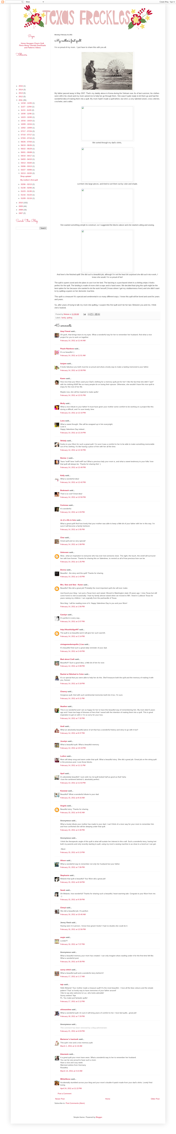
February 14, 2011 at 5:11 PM (72, 698)
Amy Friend (65, 331)
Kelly (62, 475)
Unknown (64, 552)
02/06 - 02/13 (26, 184)
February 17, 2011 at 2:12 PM (72, 1001)
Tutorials (32, 45)
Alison (63, 860)
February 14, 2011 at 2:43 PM (72, 651)
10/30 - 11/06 (26, 114)
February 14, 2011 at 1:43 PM (72, 577)
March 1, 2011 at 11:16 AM (71, 1046)
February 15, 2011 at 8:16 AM (72, 798)
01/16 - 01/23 (26, 195)
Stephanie (64, 875)
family (63, 318)
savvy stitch (65, 970)
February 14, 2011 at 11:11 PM (72, 765)
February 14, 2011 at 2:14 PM (72, 636)
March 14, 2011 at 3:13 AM (71, 1071)
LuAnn (63, 756)
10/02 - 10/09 (26, 128)
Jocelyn (63, 741)
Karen (62, 378)
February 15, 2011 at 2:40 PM (72, 830)
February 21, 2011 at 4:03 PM (72, 1031)
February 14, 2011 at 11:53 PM (73, 783)
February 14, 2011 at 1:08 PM (72, 544)
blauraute (64, 1054)
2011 (21, 100)
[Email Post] (84, 314)
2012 (21, 96)
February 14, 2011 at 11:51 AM (73, 355)
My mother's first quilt (29, 180)
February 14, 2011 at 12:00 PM (73, 370)
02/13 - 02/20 (26, 173)
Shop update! (25, 176)
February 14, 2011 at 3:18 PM (72, 683)
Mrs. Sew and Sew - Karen (71, 585)
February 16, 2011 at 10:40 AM (73, 914)
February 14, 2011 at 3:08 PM (72, 666)
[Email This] (89, 314)
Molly (62, 403)
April (62, 773)
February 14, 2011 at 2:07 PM (72, 621)
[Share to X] (94, 314)
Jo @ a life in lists (68, 520)
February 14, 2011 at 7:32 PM (72, 718)
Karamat (64, 791)
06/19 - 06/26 (26, 145)
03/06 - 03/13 (26, 166)
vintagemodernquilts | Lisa (72, 644)
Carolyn (63, 615)
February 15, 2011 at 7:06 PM (72, 867)
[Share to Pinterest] (99, 314)
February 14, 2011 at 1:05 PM (72, 529)
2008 (21, 210)
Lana (62, 421)
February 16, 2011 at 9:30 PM (72, 962)
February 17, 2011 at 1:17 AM (72, 976)
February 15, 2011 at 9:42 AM (72, 812)
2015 (21, 86)
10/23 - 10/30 (26, 117)
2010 (21, 203)
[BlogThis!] (91, 314)
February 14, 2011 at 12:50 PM (73, 497)
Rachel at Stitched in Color (72, 674)
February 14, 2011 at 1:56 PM (72, 606)
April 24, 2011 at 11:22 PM (71, 1088)
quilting (69, 318)
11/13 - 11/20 (26, 110)
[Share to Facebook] (96, 314)
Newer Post (60, 1099)
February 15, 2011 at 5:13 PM (72, 852)
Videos (38, 48)
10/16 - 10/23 (26, 121)
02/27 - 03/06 (26, 170)
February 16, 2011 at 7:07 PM (72, 944)
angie (62, 937)
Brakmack (64, 490)
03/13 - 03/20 (26, 163)
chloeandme (65, 1009)
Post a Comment (64, 1093)
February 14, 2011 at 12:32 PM (73, 450)
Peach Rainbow (67, 349)
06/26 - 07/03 (26, 142)
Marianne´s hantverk (69, 1039)
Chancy (63, 691)
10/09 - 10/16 (26, 124)
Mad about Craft (67, 659)
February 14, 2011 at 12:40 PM (73, 467)
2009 (21, 206)
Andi (62, 726)
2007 (21, 213)
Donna (63, 570)
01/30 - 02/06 (26, 188)
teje (62, 984)
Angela (63, 806)
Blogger (99, 1117)
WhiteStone (65, 1079)
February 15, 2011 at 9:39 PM (72, 899)
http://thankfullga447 (69, 629)
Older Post (155, 1099)
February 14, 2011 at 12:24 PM (73, 433)
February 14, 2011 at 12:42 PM (73, 482)
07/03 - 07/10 (26, 138)
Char (62, 537)
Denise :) (64, 458)
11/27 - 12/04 (26, 107)
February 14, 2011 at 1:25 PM (72, 562)
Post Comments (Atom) (75, 1103)
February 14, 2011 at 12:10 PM (73, 413)
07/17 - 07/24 (26, 131)
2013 (21, 93)
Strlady (63, 441)
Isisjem (63, 363)
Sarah (62, 890)
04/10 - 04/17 (26, 156)
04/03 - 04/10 (26, 159)
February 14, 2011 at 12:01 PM (73, 395)
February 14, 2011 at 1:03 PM (72, 512)
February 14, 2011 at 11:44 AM (73, 340)
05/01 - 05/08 (26, 152)
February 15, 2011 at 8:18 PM (72, 882)
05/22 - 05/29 (26, 149)
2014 (21, 90)
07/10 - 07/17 (26, 135)
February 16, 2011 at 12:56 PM (73, 929)
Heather (63, 706)
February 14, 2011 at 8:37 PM (72, 733)
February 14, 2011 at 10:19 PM (73, 748)
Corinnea (64, 505)
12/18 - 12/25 (26, 103)
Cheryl (63, 908)
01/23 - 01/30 (26, 191)
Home (107, 1099)
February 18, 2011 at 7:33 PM (72, 1016)
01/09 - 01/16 (26, 198)
